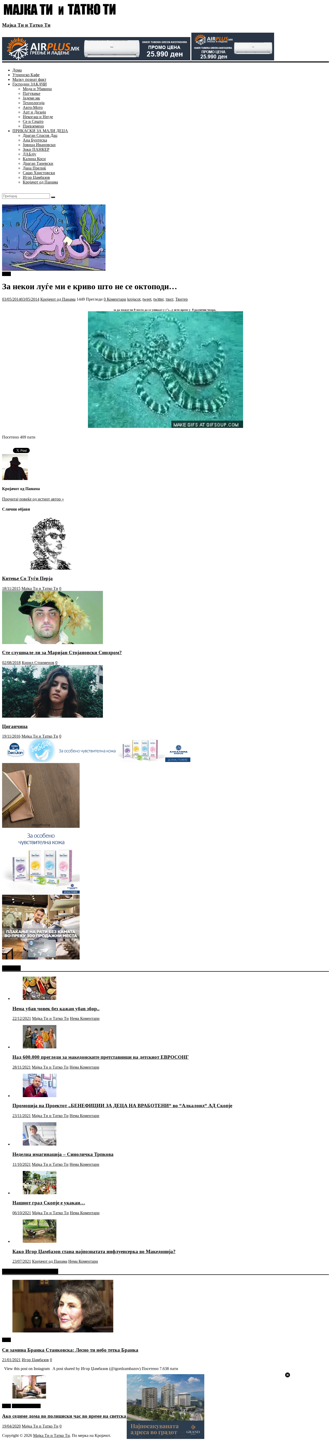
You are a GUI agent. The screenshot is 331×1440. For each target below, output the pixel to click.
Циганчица (15, 726)
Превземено (33, 126)
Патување (31, 93)
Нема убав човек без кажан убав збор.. (56, 1008)
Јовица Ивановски (39, 145)
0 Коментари (115, 299)
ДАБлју (29, 154)
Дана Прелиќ (34, 168)
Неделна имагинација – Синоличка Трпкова (63, 1154)
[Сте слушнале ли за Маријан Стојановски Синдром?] (52, 642)
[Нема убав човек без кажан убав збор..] (39, 998)
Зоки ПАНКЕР (36, 149)
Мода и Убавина (37, 89)
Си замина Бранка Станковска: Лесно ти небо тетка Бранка (70, 1350)
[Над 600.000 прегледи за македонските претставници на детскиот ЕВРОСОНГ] (39, 1047)
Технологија (33, 103)
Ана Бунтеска (35, 140)
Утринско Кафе (26, 75)
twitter (158, 299)
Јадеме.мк (31, 98)
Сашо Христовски (39, 173)
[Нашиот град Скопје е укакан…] (39, 1193)
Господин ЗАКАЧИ (29, 84)
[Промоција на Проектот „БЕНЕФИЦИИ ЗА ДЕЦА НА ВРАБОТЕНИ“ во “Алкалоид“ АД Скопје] (39, 1095)
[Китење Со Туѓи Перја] (52, 568)
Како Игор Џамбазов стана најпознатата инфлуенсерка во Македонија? (94, 1251)
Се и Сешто (33, 121)
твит (169, 299)
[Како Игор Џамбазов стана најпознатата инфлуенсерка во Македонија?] (39, 1241)
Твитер (181, 299)
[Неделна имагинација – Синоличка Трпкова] (39, 1144)
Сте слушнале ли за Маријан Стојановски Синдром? (62, 652)
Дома (17, 70)
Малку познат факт (29, 79)
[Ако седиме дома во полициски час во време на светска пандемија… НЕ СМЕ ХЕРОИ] (29, 1397)
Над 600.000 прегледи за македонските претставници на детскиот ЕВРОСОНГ (100, 1057)
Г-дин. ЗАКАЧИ (26, 1406)
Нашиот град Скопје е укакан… (48, 1202)
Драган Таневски (38, 163)
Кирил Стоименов (38, 662)
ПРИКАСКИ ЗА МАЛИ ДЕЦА (40, 131)
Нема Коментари (85, 1018)
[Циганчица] (52, 716)
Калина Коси (34, 159)
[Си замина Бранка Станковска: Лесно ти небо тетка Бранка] (62, 1331)
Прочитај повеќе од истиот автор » (33, 499)
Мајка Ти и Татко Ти (26, 25)
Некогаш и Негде (38, 117)
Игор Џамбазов (36, 177)
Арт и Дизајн (34, 112)
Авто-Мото (33, 107)
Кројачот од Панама (40, 182)
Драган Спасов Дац (40, 135)
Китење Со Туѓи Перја (27, 578)
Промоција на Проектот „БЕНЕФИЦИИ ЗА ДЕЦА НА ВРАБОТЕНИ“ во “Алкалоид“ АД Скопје (122, 1105)
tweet (6, 274)
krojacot (133, 299)
